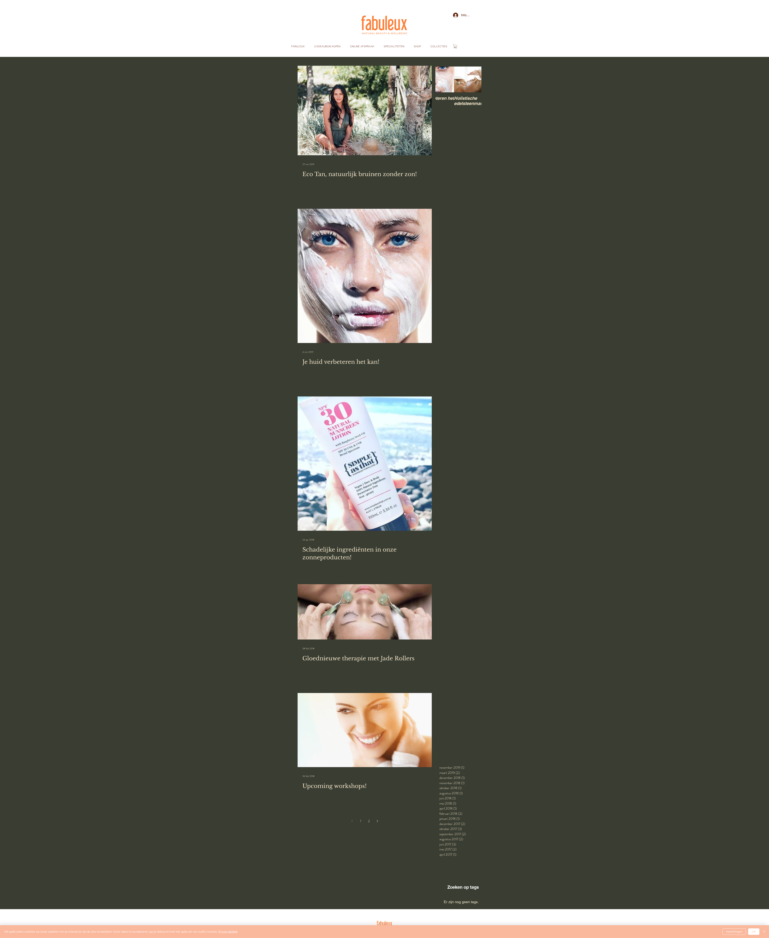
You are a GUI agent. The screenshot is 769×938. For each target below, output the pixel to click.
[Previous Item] (442, 79)
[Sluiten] (764, 931)
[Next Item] (475, 79)
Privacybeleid (227, 931)
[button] (455, 46)
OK (754, 931)
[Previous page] (352, 821)
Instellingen (734, 931)
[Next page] (377, 821)
